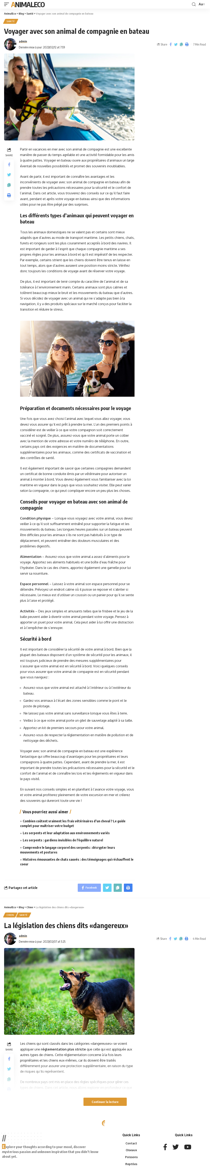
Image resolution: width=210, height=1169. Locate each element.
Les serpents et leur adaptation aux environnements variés (66, 833)
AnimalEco (28, 4)
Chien (10, 915)
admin (23, 41)
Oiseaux (12, 1131)
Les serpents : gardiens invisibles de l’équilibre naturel (63, 840)
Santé (11, 21)
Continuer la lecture (105, 1102)
